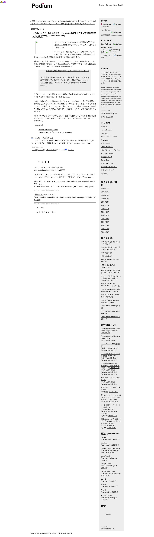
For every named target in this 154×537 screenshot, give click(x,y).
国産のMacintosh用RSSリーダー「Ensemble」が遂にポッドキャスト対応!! (111, 421)
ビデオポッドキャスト (109, 167)
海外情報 (104, 173)
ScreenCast (105, 160)
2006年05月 (105, 195)
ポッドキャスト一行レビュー (111, 150)
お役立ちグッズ (106, 157)
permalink (34, 150)
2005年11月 (105, 215)
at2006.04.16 (111, 428)
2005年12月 (105, 212)
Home (36, 12)
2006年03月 (105, 202)
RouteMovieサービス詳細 (48, 130)
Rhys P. (103, 484)
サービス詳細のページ (75, 118)
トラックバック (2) (51, 150)
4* (56, 533)
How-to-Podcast (106, 130)
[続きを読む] (89, 187)
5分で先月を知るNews (109, 137)
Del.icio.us (71, 150)
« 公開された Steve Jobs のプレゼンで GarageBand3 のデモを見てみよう (58, 21)
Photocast (104, 140)
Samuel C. (39, 195)
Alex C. (103, 490)
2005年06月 (105, 232)
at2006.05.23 (105, 333)
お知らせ (104, 126)
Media (48, 12)
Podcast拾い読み (107, 147)
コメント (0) (41, 150)
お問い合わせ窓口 (107, 117)
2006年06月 (105, 192)
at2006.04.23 (113, 401)
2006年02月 (105, 205)
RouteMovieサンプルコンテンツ (50, 132)
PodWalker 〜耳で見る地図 (82, 101)
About (84, 12)
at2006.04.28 (114, 368)
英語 (102, 52)
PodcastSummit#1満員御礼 (110, 329)
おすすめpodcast (107, 163)
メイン (90, 21)
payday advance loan (108, 471)
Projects (60, 12)
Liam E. (103, 479)
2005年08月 (105, 225)
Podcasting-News (38, 37)
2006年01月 (105, 209)
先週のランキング (107, 170)
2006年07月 (105, 188)
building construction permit (110, 448)
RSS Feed (67, 132)
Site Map (109, 5)
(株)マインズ (59, 45)
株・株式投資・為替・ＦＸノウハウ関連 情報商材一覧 (56, 181)
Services (101, 5)
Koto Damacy (106, 30)
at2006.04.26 (113, 392)
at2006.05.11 (114, 348)
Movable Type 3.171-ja (107, 528)
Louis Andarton (106, 456)
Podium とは (105, 110)
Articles (72, 12)
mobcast (104, 133)
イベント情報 (105, 143)
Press (115, 5)
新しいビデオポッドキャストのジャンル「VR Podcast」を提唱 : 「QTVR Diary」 (111, 397)
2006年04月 (105, 199)
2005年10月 (105, 219)
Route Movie (63, 64)
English (120, 5)
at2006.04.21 (105, 413)
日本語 (105, 50)
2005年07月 (105, 229)
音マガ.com (71, 141)
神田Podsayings (106, 47)
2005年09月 (105, 222)
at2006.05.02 (112, 372)
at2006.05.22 (110, 340)
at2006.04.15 (109, 425)
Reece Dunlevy (106, 495)
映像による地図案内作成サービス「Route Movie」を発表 (67, 71)
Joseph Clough (106, 464)
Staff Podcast (106, 44)
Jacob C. (104, 443)
